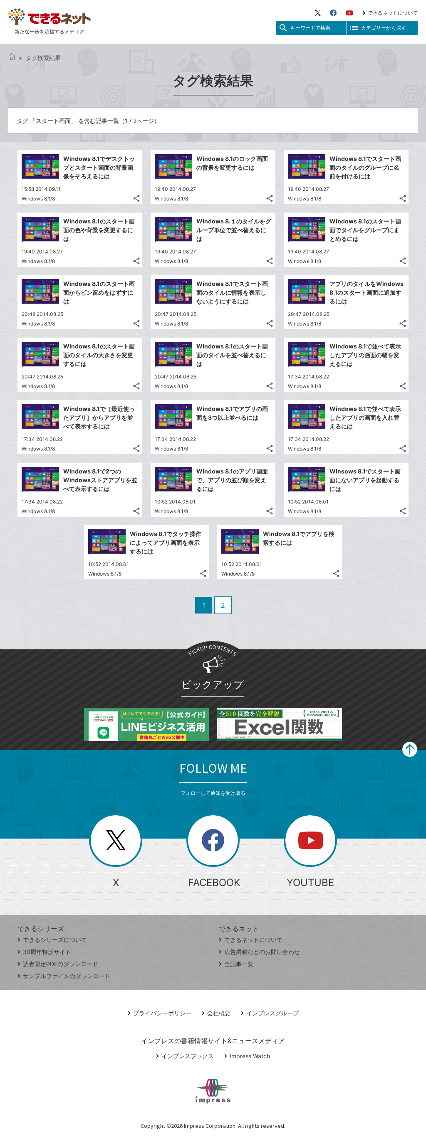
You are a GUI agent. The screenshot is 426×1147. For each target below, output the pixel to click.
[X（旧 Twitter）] (318, 13)
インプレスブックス (187, 1055)
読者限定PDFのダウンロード (60, 963)
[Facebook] (333, 12)
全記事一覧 (238, 963)
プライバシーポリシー (162, 1013)
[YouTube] (349, 12)
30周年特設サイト (47, 951)
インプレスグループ (272, 1013)
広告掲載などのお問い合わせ (262, 951)
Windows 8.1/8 (38, 198)
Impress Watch (250, 1055)
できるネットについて (393, 13)
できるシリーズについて (55, 939)
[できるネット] (11, 57)
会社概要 (218, 1013)
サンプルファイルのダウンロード (66, 975)
